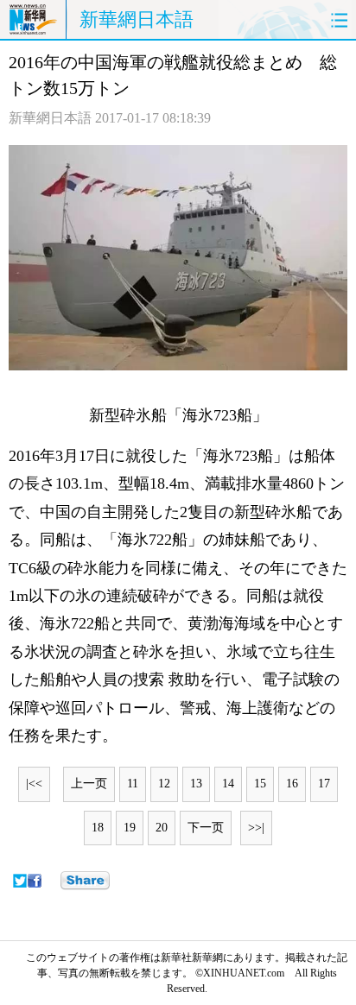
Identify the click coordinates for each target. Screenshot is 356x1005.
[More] (85, 880)
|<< (34, 783)
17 (324, 783)
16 (292, 783)
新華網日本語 (136, 19)
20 (162, 827)
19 (130, 827)
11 (132, 783)
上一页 (89, 783)
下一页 (206, 827)
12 (164, 783)
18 (98, 827)
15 (260, 783)
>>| (256, 827)
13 (196, 783)
